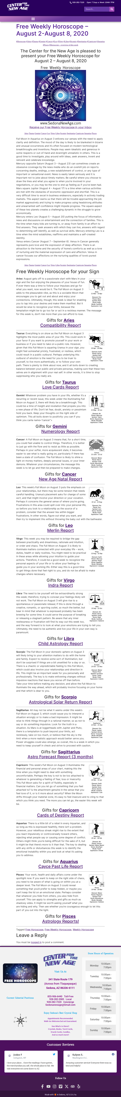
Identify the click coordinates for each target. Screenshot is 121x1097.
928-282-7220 (54, 1002)
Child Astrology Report (60, 643)
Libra (57, 133)
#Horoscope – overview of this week (63, 45)
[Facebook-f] (42, 1086)
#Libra (66, 41)
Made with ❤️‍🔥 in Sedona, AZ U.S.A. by (60, 1094)
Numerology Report (60, 431)
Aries (26, 133)
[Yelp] (79, 1086)
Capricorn (80, 133)
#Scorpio (73, 41)
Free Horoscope (34, 929)
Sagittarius (71, 133)
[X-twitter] (67, 1086)
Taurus (31, 133)
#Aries (28, 41)
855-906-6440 (55, 996)
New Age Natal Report (60, 479)
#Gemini (42, 41)
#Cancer (49, 41)
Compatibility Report (60, 325)
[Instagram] (55, 1086)
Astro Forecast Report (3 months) (60, 756)
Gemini (38, 133)
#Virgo (60, 41)
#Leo (55, 41)
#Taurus (35, 41)
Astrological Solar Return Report (60, 701)
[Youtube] (48, 1086)
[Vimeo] (61, 1086)
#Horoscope (21, 41)
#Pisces (46, 45)
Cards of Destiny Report (60, 815)
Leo (48, 133)
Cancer (44, 133)
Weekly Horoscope (83, 929)
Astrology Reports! (60, 921)
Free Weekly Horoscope (58, 929)
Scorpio (63, 133)
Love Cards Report (60, 387)
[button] (33, 19)
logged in (36, 942)
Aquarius (87, 133)
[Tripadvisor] (73, 1086)
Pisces (94, 133)
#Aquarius (101, 41)
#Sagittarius (82, 41)
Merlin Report (60, 530)
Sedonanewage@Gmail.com (60, 1004)
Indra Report (60, 585)
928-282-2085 (56, 999)
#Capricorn (91, 41)
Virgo (53, 133)
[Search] (111, 9)
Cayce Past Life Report (60, 866)
